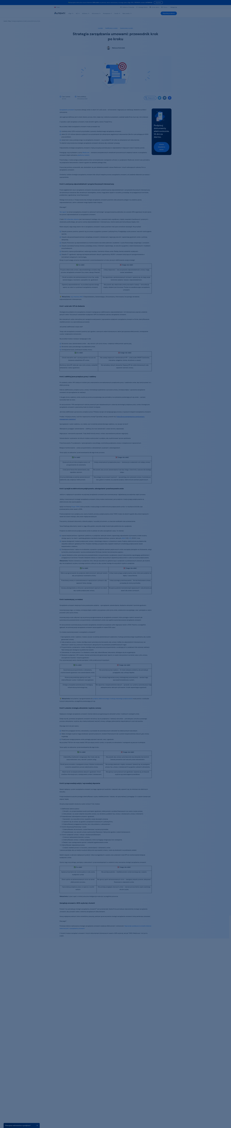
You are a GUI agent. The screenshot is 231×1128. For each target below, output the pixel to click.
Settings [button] (144, 1124)
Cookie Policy (129, 1119)
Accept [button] (150, 1124)
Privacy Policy (140, 1119)
